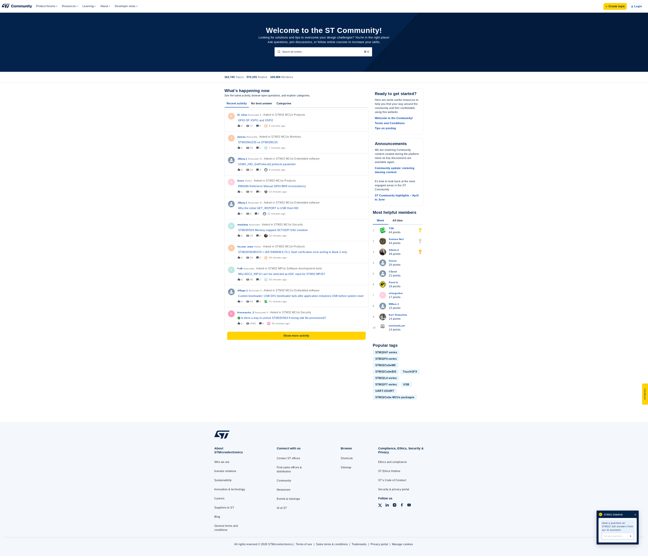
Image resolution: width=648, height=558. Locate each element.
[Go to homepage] (239, 438)
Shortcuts (347, 458)
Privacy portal (379, 544)
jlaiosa (241, 136)
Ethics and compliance (392, 462)
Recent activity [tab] (237, 103)
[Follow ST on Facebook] (402, 505)
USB (406, 384)
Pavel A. (394, 282)
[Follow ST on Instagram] (395, 505)
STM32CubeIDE (386, 371)
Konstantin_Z (245, 312)
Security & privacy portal (393, 489)
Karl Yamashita (398, 314)
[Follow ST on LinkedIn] (387, 505)
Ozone (393, 260)
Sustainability (223, 480)
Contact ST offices (288, 458)
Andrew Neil (396, 239)
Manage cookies (402, 544)
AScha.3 (394, 250)
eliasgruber (396, 293)
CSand (393, 271)
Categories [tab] (284, 103)
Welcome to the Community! (394, 118)
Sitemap (346, 467)
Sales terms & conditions (332, 544)
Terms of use (304, 544)
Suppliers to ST (224, 507)
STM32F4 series (386, 358)
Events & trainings (288, 498)
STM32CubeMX (385, 365)
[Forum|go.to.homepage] (17, 6)
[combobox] (323, 52)
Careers (219, 498)
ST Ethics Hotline (389, 471)
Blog (217, 516)
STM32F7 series (386, 384)
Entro (240, 180)
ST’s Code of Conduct (392, 480)
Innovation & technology (229, 489)
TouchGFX (410, 371)
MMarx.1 (394, 304)
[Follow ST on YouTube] (409, 505)
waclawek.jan (397, 325)
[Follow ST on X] (380, 506)
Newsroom (283, 489)
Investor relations (225, 471)
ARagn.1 (242, 290)
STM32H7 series (386, 352)
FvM (240, 268)
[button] (615, 6)
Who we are (222, 462)
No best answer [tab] (261, 103)
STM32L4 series (386, 378)
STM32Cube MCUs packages (394, 397)
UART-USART (384, 390)
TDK (391, 228)
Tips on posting (385, 128)
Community (284, 480)
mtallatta (242, 224)
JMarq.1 (242, 158)
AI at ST (282, 507)
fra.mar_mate (245, 246)
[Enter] (277, 52)
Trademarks (359, 544)
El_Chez (242, 114)
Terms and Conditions (390, 123)
